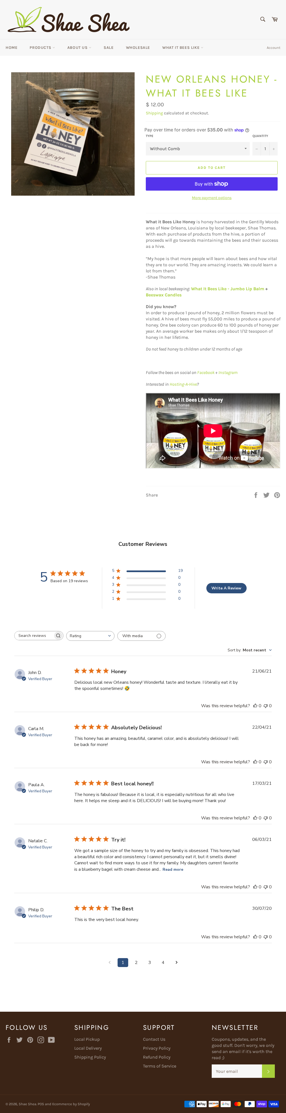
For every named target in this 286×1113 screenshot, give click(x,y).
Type (149, 136)
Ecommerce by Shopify (71, 1104)
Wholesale (138, 47)
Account (273, 47)
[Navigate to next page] (176, 962)
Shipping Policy (90, 1057)
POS (41, 1104)
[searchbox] (34, 635)
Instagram (227, 372)
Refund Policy (156, 1057)
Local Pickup (87, 1039)
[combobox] (90, 636)
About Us (78, 47)
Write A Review (226, 588)
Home (11, 47)
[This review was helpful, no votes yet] (255, 706)
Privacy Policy (156, 1048)
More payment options (212, 197)
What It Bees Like (181, 47)
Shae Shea (27, 1104)
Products (41, 47)
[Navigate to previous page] (109, 962)
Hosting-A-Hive (183, 384)
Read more (173, 869)
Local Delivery (88, 1048)
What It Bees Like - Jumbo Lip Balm (227, 288)
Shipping (154, 113)
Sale (108, 47)
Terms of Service (159, 1066)
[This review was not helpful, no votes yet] (266, 706)
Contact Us (154, 1039)
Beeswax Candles (164, 295)
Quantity (260, 136)
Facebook (205, 372)
